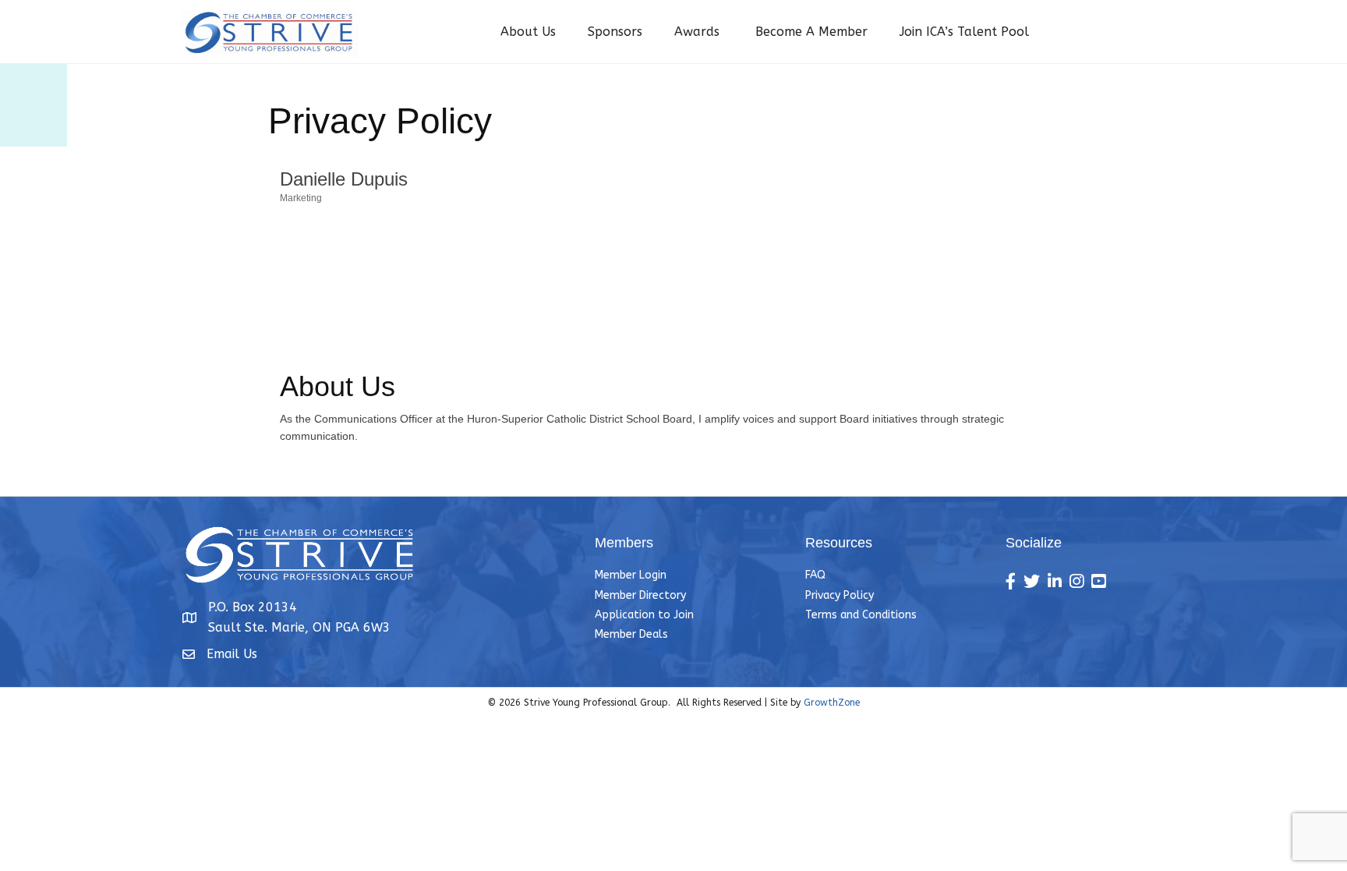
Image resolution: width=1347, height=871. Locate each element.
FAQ (815, 575)
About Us (528, 31)
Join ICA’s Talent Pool (964, 31)
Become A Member (811, 31)
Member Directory (640, 595)
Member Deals (631, 634)
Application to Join (644, 614)
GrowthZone (832, 702)
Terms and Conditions (861, 614)
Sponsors (615, 31)
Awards (698, 31)
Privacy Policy (839, 595)
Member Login (630, 575)
